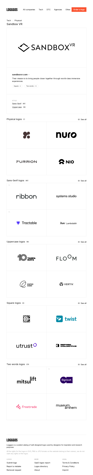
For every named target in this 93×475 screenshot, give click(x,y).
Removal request (14, 470)
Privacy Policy (68, 466)
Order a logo (79, 9)
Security (58, 391)
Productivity (59, 329)
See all (83, 119)
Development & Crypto (23, 356)
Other (68, 9)
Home (56, 268)
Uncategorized (21, 207)
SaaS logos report (42, 463)
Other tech (19, 234)
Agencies (58, 9)
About (37, 470)
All (29, 9)
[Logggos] (12, 9)
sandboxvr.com (20, 74)
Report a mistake (14, 466)
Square (17, 86)
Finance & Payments (22, 417)
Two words (31, 86)
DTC (48, 9)
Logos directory (41, 466)
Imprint (65, 470)
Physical (18, 20)
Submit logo (12, 463)
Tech (41, 9)
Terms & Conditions (70, 463)
